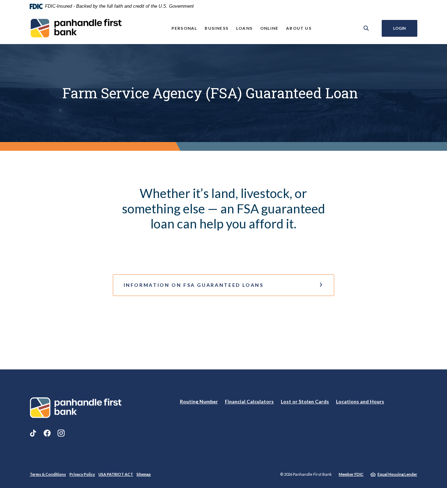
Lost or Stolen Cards (305, 401)
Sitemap (144, 474)
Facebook (47, 433)
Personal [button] (184, 28)
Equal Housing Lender (397, 474)
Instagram (61, 433)
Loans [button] (244, 28)
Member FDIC (351, 474)
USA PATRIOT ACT (115, 474)
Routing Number (199, 401)
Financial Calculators (249, 401)
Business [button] (216, 28)
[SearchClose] (366, 28)
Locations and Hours (360, 401)
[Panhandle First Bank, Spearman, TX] (76, 28)
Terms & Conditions (48, 474)
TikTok (33, 433)
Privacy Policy (82, 474)
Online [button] (269, 28)
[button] (223, 285)
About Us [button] (299, 28)
